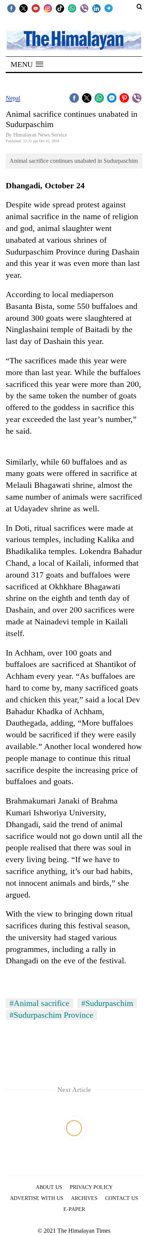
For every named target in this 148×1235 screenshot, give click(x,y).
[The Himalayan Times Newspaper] (74, 40)
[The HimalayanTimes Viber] (84, 8)
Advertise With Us (36, 1198)
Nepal (13, 98)
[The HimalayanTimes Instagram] (48, 8)
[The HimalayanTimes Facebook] (11, 8)
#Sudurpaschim (107, 1003)
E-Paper (74, 1209)
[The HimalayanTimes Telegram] (108, 8)
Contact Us (121, 1198)
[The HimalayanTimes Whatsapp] (72, 8)
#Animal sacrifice (39, 1003)
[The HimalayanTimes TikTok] (60, 8)
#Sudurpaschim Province (51, 1015)
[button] (27, 64)
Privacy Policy (91, 1187)
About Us (49, 1187)
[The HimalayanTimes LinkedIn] (96, 8)
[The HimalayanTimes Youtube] (36, 8)
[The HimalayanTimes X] (23, 8)
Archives (84, 1198)
